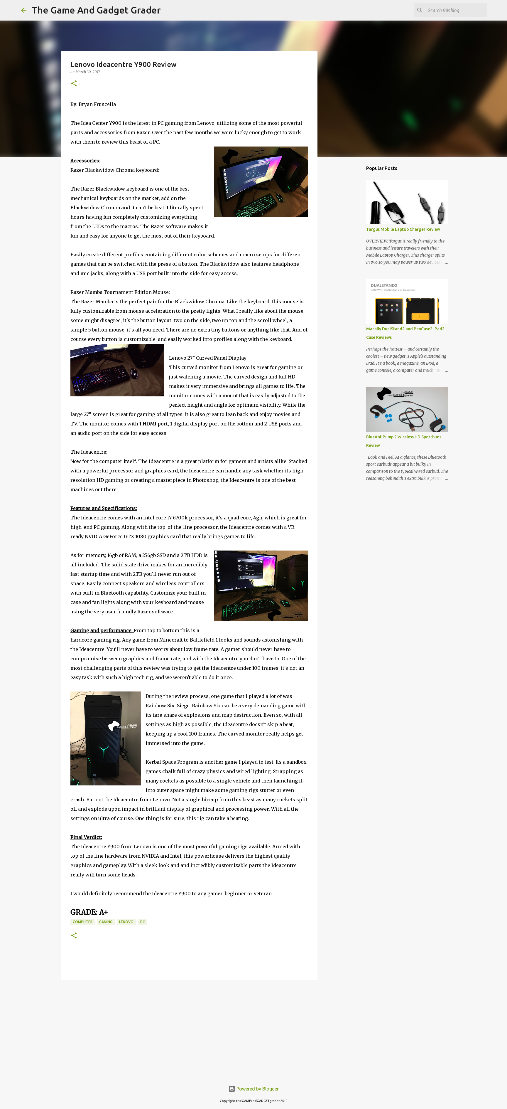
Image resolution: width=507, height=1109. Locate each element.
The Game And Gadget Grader (96, 10)
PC (142, 922)
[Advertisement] (189, 1030)
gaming (105, 922)
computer (82, 922)
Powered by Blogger (257, 1088)
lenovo (126, 922)
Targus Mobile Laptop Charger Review (403, 229)
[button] (73, 84)
